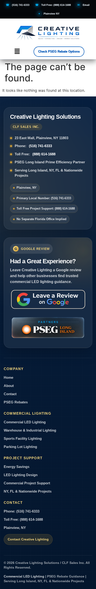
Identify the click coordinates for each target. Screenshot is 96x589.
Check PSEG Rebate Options (59, 51)
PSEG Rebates (16, 402)
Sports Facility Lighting (23, 438)
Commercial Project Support (27, 483)
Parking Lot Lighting (20, 447)
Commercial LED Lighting (25, 422)
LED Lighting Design (21, 475)
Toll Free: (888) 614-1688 (23, 519)
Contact (10, 394)
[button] (17, 51)
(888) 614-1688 (43, 154)
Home (8, 377)
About (9, 386)
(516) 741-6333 (40, 146)
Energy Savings (16, 467)
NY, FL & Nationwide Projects (27, 491)
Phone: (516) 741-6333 (21, 511)
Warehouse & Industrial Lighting (30, 430)
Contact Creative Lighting (28, 539)
